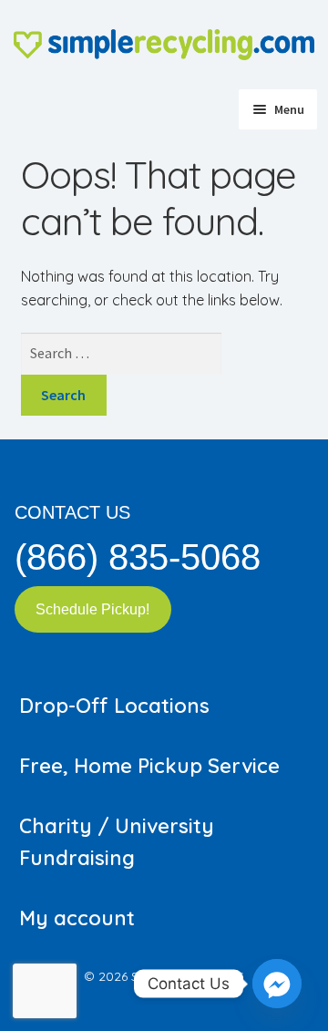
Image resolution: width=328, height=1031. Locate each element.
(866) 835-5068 (138, 557)
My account (77, 918)
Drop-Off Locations (114, 705)
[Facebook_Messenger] (277, 983)
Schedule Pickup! (92, 609)
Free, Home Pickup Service (149, 765)
